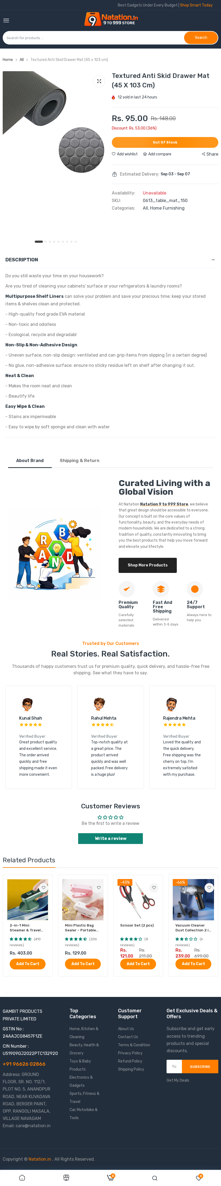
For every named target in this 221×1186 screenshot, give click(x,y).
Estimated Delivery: (139, 174)
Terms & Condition (134, 1045)
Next (202, 740)
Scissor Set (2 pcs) (137, 925)
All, (146, 208)
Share (212, 154)
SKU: (116, 200)
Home (8, 59)
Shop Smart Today (196, 5)
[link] (43, 888)
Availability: (123, 193)
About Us (126, 1029)
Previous (19, 740)
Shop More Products (148, 565)
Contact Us (128, 1037)
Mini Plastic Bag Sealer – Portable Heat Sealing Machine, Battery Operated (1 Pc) (80, 928)
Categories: (123, 208)
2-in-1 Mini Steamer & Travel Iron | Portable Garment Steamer (26, 928)
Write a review (110, 838)
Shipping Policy (131, 1069)
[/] (51, 1159)
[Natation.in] (113, 20)
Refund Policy (130, 1061)
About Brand (30, 460)
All (22, 59)
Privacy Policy (130, 1053)
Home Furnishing (167, 208)
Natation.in (40, 1159)
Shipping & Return (79, 460)
